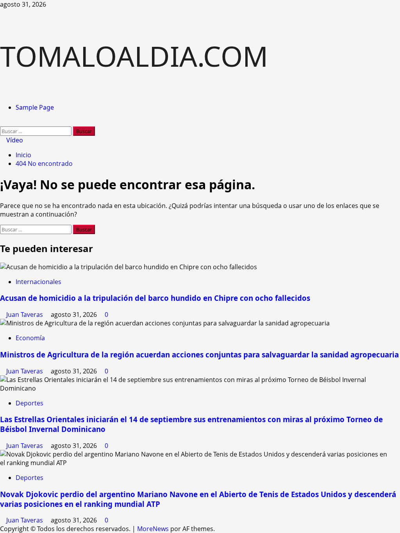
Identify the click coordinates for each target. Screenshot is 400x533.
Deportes (29, 403)
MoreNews (153, 528)
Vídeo (14, 140)
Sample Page (35, 107)
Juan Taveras (25, 314)
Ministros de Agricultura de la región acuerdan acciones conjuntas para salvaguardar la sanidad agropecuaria (199, 354)
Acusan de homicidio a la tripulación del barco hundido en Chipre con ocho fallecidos (155, 298)
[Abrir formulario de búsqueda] (2, 122)
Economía (30, 338)
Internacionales (38, 281)
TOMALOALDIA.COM (134, 56)
